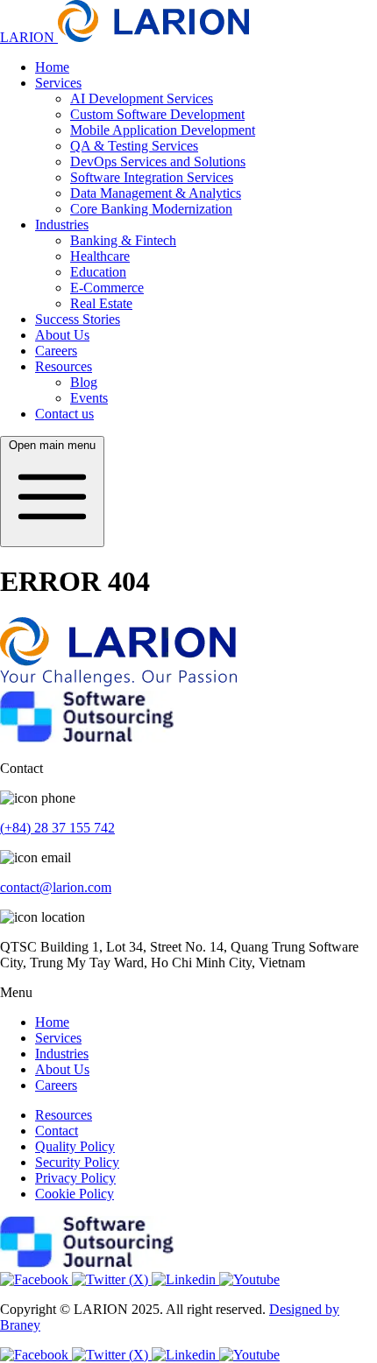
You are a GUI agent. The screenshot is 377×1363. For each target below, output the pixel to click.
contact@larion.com (55, 887)
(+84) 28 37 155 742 (57, 827)
